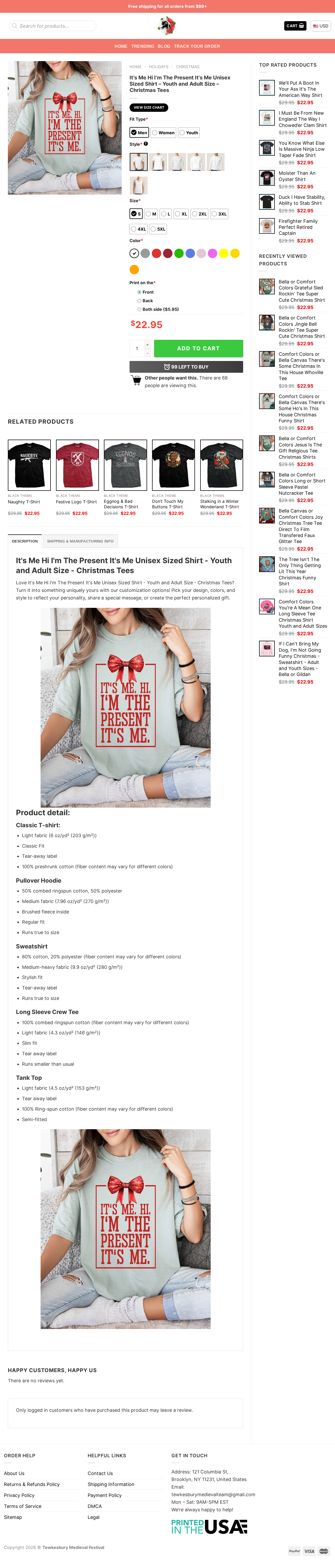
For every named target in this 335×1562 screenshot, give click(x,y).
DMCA (95, 1506)
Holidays (159, 66)
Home (121, 46)
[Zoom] (15, 188)
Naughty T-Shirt (24, 501)
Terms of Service (22, 1506)
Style (138, 144)
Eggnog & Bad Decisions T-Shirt (121, 504)
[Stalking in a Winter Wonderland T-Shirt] (222, 465)
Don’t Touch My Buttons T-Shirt (167, 504)
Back (148, 300)
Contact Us (100, 1473)
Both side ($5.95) (161, 309)
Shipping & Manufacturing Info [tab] (80, 541)
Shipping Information (111, 1484)
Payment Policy (105, 1495)
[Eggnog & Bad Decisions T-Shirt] (125, 465)
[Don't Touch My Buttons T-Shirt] (173, 465)
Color (136, 240)
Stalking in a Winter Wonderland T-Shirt (219, 504)
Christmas (188, 66)
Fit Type (139, 119)
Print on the (143, 282)
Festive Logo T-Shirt (76, 501)
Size (135, 200)
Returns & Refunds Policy (32, 1484)
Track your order (197, 46)
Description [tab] (25, 541)
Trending (142, 46)
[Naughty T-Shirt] (29, 465)
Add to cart (198, 348)
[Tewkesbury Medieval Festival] (167, 26)
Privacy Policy (19, 1495)
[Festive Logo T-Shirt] (77, 465)
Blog (164, 46)
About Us (14, 1473)
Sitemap (13, 1517)
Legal (93, 1517)
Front (148, 292)
